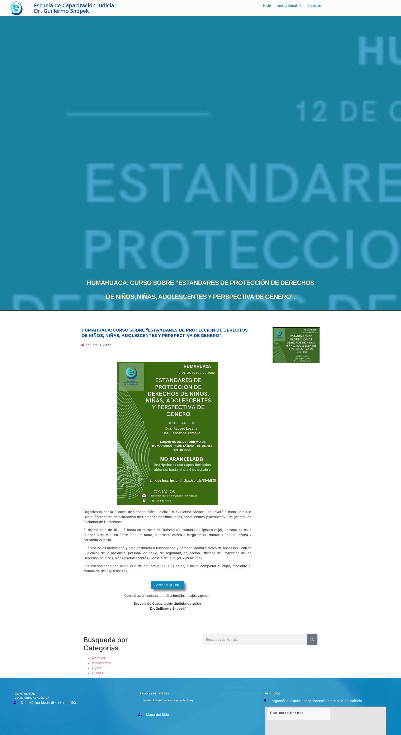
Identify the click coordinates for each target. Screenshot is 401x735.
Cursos (97, 673)
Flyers (96, 668)
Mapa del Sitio (157, 714)
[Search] (312, 639)
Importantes (101, 663)
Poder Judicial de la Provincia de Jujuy (168, 700)
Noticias (98, 658)
